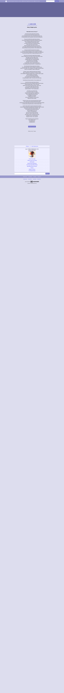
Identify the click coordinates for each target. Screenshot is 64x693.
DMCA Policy (39, 179)
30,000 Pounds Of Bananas (32, 163)
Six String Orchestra (32, 170)
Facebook (34, 176)
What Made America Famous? (32, 166)
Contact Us (39, 176)
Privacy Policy (30, 179)
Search (57, 1)
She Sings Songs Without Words (32, 164)
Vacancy (32, 167)
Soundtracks (30, 176)
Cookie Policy (34, 179)
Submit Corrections (32, 126)
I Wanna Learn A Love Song (32, 160)
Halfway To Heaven (32, 169)
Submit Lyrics (25, 176)
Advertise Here (25, 179)
